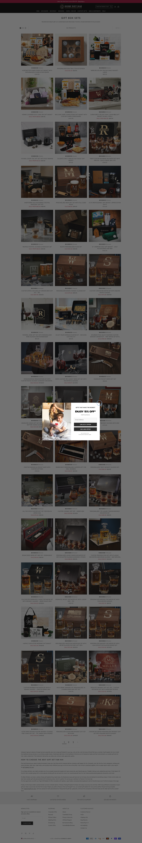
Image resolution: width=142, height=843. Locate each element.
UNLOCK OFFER (85, 424)
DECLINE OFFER (85, 429)
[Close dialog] (99, 403)
